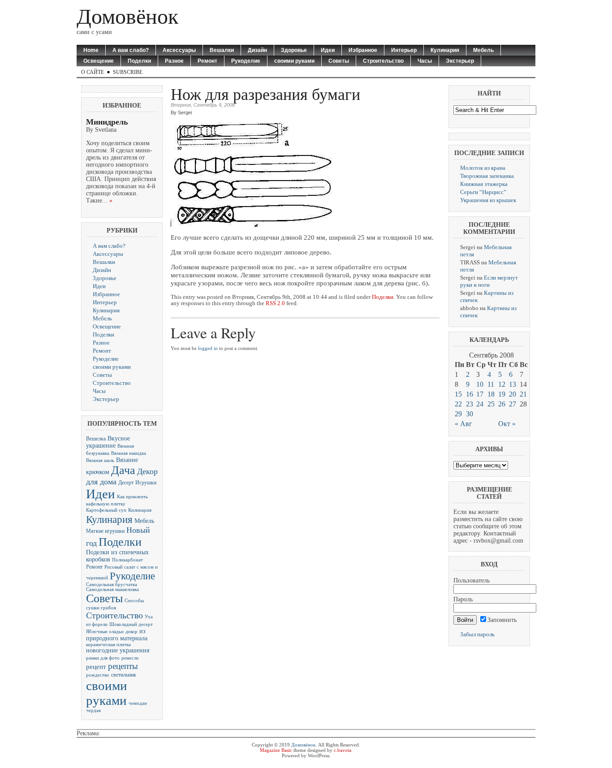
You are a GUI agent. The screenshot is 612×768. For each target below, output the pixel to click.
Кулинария (445, 50)
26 (501, 404)
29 (458, 414)
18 (491, 394)
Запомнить (502, 620)
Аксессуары (179, 50)
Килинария (139, 510)
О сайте (92, 72)
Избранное (363, 50)
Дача (123, 470)
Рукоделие (245, 61)
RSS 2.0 (275, 303)
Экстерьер (460, 61)
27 (512, 404)
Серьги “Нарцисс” (483, 192)
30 (469, 414)
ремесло (130, 658)
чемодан (138, 703)
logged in (208, 348)
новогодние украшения (117, 650)
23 (469, 404)
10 (479, 384)
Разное (174, 61)
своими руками (294, 61)
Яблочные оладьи (105, 631)
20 (512, 394)
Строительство (383, 61)
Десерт (126, 482)
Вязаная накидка (128, 453)
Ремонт (207, 61)
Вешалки (222, 50)
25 (491, 404)
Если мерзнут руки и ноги (489, 281)
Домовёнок (127, 16)
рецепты (123, 666)
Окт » (507, 423)
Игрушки (145, 482)
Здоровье (294, 50)
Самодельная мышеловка (112, 589)
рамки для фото (103, 658)
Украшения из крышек (488, 200)
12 (501, 384)
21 (523, 394)
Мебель (483, 50)
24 (479, 404)
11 (490, 384)
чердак (93, 710)
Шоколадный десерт (131, 624)
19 (501, 394)
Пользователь (471, 580)
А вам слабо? (130, 50)
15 (458, 394)
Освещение (98, 61)
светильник (123, 675)
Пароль (463, 599)
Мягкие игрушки (105, 531)
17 (479, 394)
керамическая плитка (108, 644)
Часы (425, 61)
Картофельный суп (106, 510)
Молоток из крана (482, 167)
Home (91, 50)
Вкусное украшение (108, 442)
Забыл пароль (477, 634)
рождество (97, 675)
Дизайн (257, 50)
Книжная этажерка (484, 184)
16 (469, 394)
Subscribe (127, 72)
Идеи (328, 50)
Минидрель (107, 121)
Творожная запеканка (487, 176)
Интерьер (404, 50)
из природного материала (116, 635)
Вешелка (96, 439)
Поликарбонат (127, 559)
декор (131, 631)
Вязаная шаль (100, 460)
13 (512, 384)
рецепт (96, 666)
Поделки (139, 61)
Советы (338, 61)
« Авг (463, 423)
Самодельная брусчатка (111, 584)
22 (458, 404)
